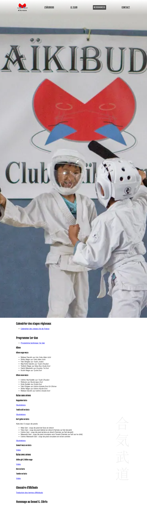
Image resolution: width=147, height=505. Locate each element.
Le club (74, 7)
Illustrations (21, 405)
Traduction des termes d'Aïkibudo (29, 493)
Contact (126, 7)
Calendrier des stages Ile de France (35, 329)
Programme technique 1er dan (33, 343)
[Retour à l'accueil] (22, 10)
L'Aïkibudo (49, 7)
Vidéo (18, 450)
